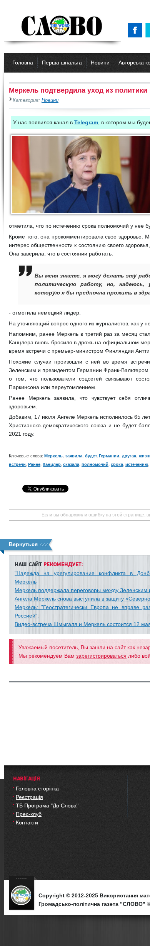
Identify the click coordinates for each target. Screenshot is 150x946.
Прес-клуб (29, 814)
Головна (22, 62)
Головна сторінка (37, 788)
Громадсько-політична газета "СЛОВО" (62, 26)
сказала (71, 464)
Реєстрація (29, 797)
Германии (109, 456)
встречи (17, 464)
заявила (73, 456)
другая (129, 456)
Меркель (53, 456)
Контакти (27, 822)
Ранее (34, 464)
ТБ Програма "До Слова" (47, 805)
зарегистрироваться (101, 656)
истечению (136, 464)
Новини (100, 62)
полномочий (95, 464)
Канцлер (52, 464)
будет (91, 456)
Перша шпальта (62, 62)
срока (117, 464)
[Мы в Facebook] (136, 30)
